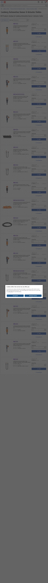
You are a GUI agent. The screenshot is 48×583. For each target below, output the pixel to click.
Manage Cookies (33, 295)
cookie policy (10, 291)
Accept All (15, 295)
